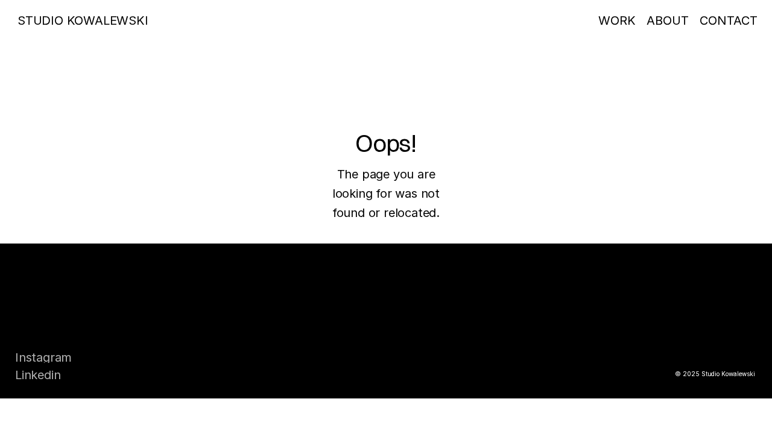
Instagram (43, 357)
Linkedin (37, 375)
